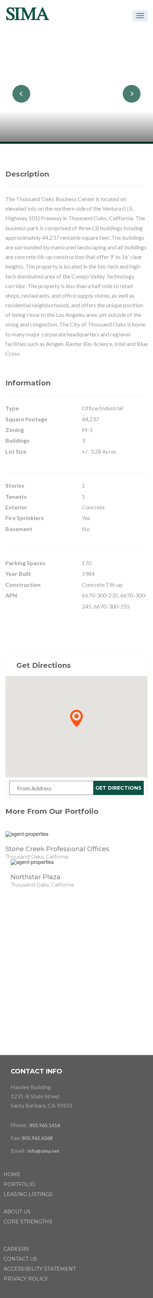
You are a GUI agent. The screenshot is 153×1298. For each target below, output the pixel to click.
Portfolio (19, 1184)
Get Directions (118, 788)
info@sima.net (43, 1151)
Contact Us (20, 1259)
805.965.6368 (37, 1138)
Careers (16, 1249)
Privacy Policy (26, 1279)
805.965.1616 (45, 1125)
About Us (17, 1211)
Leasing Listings (28, 1194)
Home (12, 1174)
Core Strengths (28, 1221)
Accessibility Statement (40, 1269)
